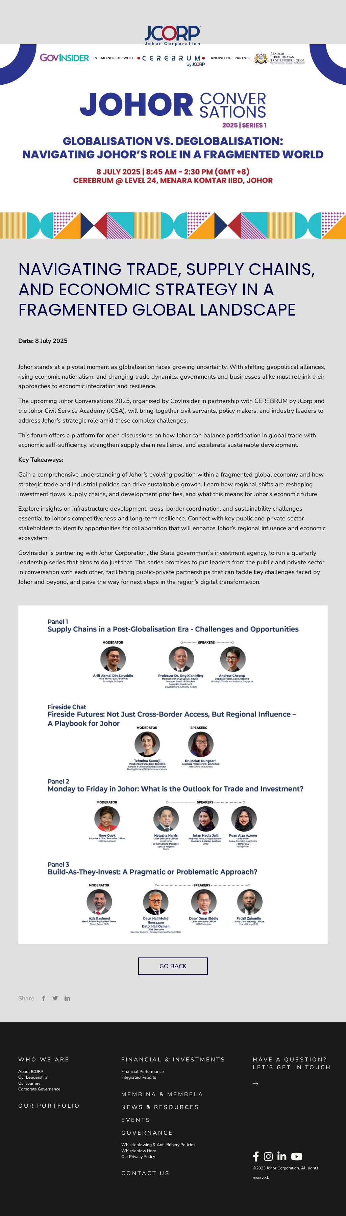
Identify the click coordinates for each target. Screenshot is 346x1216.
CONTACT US (145, 1173)
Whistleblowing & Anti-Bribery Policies (158, 1144)
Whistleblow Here (138, 1150)
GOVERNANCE (147, 1133)
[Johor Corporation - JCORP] (173, 36)
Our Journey (29, 1083)
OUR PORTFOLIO (49, 1106)
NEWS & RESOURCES (160, 1107)
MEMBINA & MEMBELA (162, 1094)
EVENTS (136, 1120)
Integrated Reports (138, 1077)
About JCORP (30, 1071)
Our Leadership (32, 1077)
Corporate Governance (39, 1089)
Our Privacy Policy (138, 1156)
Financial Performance (142, 1071)
